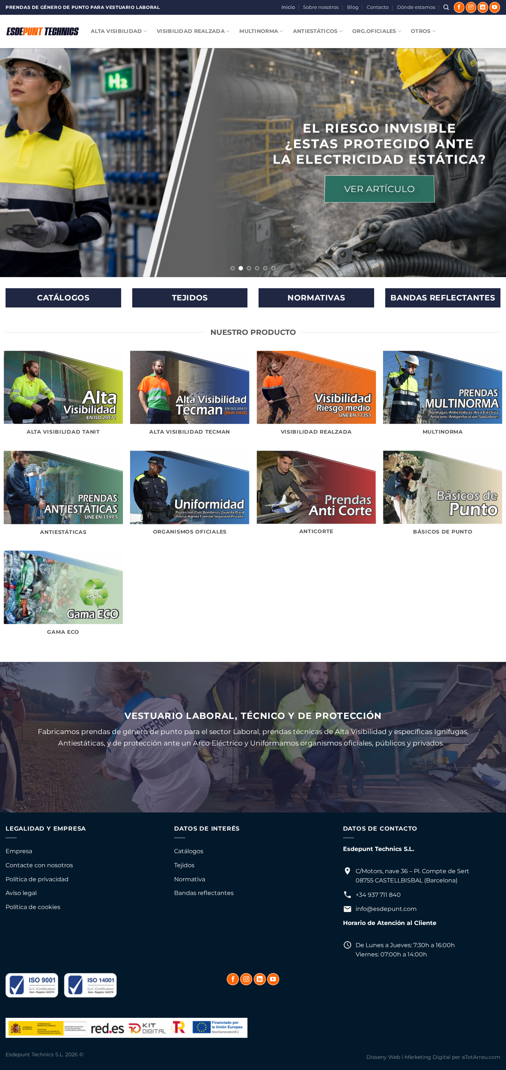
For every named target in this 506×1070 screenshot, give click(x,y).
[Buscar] (446, 7)
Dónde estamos (416, 7)
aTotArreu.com (481, 1057)
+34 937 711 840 (378, 894)
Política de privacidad (37, 879)
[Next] (486, 163)
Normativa (189, 879)
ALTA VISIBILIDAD (116, 31)
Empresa (19, 851)
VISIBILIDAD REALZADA (191, 31)
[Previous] (19, 163)
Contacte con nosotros (39, 865)
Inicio (288, 7)
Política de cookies (33, 907)
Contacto (378, 7)
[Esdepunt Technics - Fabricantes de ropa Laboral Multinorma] (43, 31)
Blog (353, 7)
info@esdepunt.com (386, 908)
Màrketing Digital (427, 1057)
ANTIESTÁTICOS (315, 31)
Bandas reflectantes (204, 892)
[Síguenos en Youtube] (494, 7)
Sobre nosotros (321, 7)
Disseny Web (383, 1057)
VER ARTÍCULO (379, 189)
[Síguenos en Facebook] (459, 7)
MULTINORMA (258, 31)
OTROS (420, 31)
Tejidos (184, 865)
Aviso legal (21, 892)
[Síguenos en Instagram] (471, 7)
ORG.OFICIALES (374, 31)
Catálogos (188, 851)
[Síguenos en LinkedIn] (482, 7)
